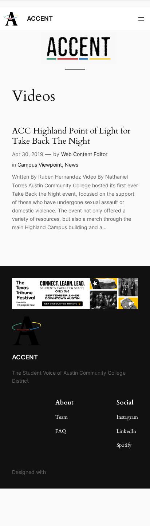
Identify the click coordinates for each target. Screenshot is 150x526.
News (71, 165)
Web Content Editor (84, 154)
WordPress (60, 472)
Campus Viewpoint (39, 165)
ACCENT (40, 18)
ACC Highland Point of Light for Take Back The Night (71, 136)
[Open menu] (141, 19)
